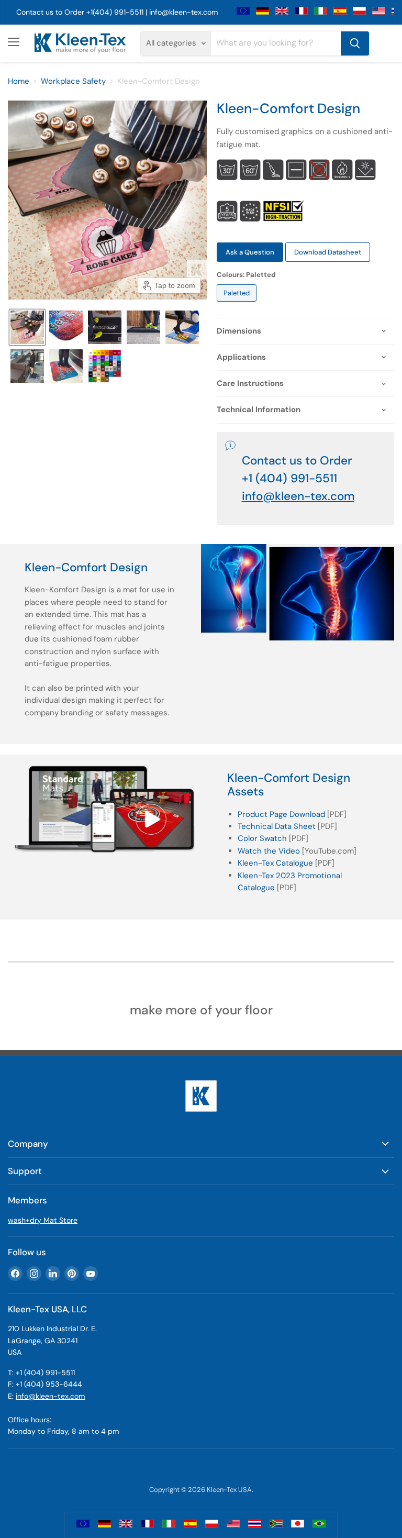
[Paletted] (238, 304)
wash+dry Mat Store (42, 1220)
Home (18, 81)
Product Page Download (281, 814)
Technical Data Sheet (277, 826)
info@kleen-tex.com (183, 12)
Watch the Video (269, 851)
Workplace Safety (73, 81)
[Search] (355, 43)
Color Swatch (262, 838)
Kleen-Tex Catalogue (275, 863)
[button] (27, 327)
